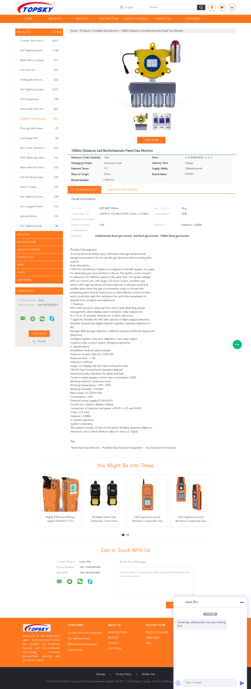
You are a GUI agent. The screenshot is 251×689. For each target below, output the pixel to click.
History (113, 638)
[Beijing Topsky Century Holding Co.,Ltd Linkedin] (232, 7)
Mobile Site (148, 674)
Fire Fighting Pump (39, 226)
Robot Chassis (39, 187)
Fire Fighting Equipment (39, 89)
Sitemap (100, 674)
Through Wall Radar (39, 128)
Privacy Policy (123, 674)
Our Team (114, 648)
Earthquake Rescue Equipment (39, 80)
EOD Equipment (39, 99)
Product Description (123, 190)
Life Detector (39, 70)
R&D (148, 643)
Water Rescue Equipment (39, 60)
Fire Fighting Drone (39, 197)
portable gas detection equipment (122, 448)
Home (28, 18)
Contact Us (163, 18)
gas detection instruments (160, 448)
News (20, 265)
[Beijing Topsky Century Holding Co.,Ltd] (22, 318)
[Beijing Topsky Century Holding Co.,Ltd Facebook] (212, 7)
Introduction (117, 632)
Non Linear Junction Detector (39, 148)
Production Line (157, 632)
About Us (82, 18)
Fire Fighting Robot (39, 50)
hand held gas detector (85, 448)
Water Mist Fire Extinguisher (39, 167)
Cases (21, 272)
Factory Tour (109, 18)
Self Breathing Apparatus (39, 177)
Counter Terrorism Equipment (39, 41)
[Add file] (178, 683)
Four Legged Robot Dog (39, 206)
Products (55, 18)
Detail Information (84, 190)
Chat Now (193, 18)
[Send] (242, 683)
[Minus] (242, 602)
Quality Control (136, 18)
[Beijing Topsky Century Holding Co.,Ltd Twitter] (222, 7)
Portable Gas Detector (39, 119)
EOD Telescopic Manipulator (39, 158)
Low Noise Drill (39, 138)
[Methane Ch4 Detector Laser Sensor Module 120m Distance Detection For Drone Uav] (190, 494)
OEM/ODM (152, 638)
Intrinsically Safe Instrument (39, 109)
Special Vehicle (39, 216)
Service (113, 643)
